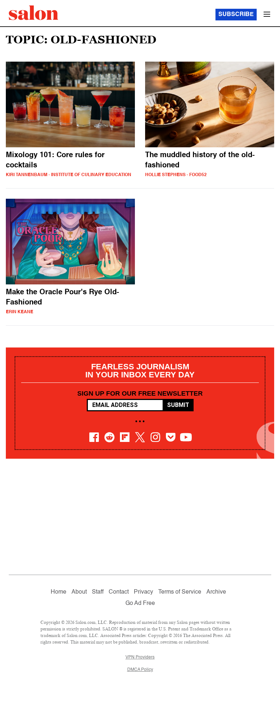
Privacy (143, 592)
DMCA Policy (140, 670)
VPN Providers (140, 657)
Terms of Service (179, 592)
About (79, 592)
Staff (98, 592)
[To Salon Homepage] (33, 12)
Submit (178, 404)
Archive (216, 592)
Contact (119, 592)
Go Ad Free (140, 603)
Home (58, 592)
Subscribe (236, 15)
